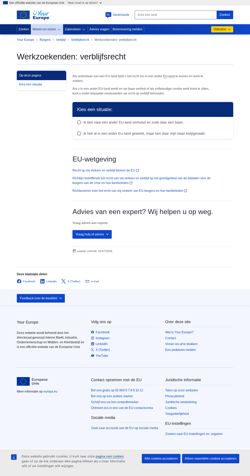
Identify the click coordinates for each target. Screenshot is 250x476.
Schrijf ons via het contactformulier (114, 402)
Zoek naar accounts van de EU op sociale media (124, 428)
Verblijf (61, 39)
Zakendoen (73, 29)
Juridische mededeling (181, 402)
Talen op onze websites (181, 390)
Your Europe (25, 39)
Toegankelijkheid (177, 413)
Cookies (171, 408)
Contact (170, 338)
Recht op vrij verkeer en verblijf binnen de (103, 170)
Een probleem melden (180, 349)
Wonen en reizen (44, 29)
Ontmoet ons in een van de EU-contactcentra (122, 408)
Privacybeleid (174, 396)
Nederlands (118, 14)
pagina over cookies (110, 456)
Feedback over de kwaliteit (38, 298)
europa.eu (50, 391)
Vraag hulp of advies (90, 234)
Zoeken (24, 29)
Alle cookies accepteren (161, 458)
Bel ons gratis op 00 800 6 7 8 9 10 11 (117, 390)
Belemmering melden (127, 29)
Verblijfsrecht (80, 39)
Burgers (45, 39)
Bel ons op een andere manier (112, 396)
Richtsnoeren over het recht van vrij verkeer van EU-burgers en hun (127, 190)
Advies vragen (99, 29)
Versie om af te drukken (181, 344)
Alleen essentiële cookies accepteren (211, 458)
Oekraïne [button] (219, 29)
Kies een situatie (30, 84)
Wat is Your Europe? (179, 332)
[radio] (152, 122)
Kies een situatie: (94, 109)
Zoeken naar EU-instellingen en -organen (194, 434)
